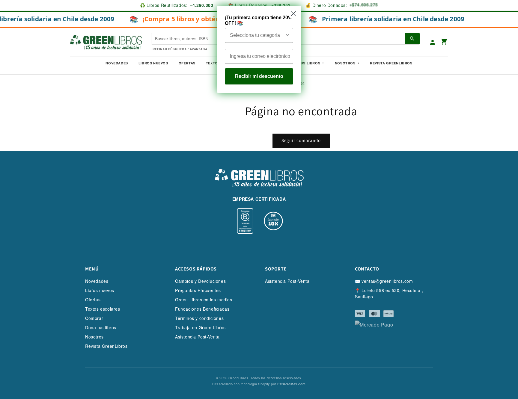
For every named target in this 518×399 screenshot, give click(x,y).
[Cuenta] (432, 42)
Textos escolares (102, 309)
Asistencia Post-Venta (197, 337)
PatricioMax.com (291, 384)
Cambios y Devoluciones (200, 281)
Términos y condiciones (199, 318)
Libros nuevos (153, 63)
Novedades (117, 63)
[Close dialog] (293, 13)
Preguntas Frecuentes (198, 290)
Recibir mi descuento (259, 76)
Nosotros (345, 63)
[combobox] (257, 35)
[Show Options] (287, 35)
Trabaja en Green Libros (200, 327)
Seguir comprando (301, 140)
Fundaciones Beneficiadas (202, 309)
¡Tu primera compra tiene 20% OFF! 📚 (258, 20)
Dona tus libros (100, 327)
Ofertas (187, 63)
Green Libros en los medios (203, 300)
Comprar (94, 318)
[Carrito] (444, 42)
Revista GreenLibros (391, 63)
